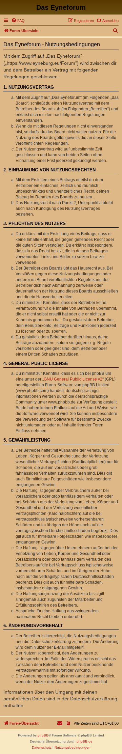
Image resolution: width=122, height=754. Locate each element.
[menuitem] (18, 21)
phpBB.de (85, 741)
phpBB (43, 735)
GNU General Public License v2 (73, 379)
